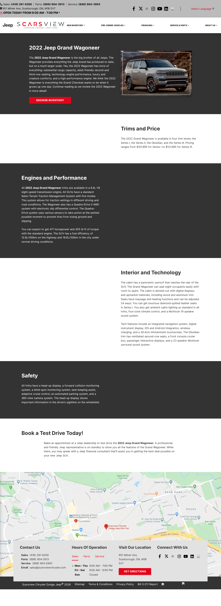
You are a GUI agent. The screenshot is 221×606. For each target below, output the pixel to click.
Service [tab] (99, 556)
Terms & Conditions (100, 584)
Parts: (50, 4)
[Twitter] (140, 9)
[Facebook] (134, 9)
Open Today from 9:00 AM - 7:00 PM (30, 12)
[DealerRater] (147, 9)
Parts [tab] (86, 556)
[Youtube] (160, 9)
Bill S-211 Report (148, 584)
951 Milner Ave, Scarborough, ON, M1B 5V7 (29, 8)
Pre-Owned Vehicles (112, 25)
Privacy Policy (125, 584)
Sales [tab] (75, 556)
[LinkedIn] (166, 9)
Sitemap (80, 584)
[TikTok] (173, 9)
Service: (84, 4)
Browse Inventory (50, 100)
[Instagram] (153, 9)
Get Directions (135, 571)
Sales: (17, 4)
